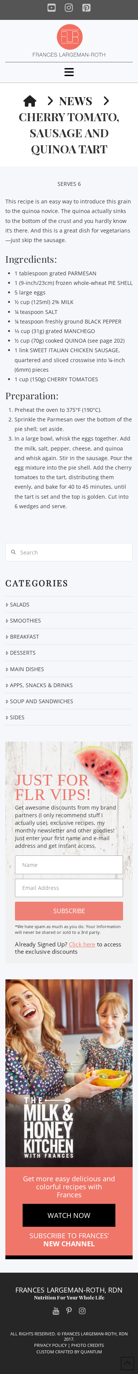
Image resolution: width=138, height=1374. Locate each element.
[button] (69, 72)
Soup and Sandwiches (41, 701)
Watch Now (69, 1215)
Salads (19, 604)
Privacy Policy (50, 1345)
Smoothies (25, 620)
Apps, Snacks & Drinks (41, 685)
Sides (17, 717)
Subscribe (69, 911)
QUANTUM (91, 1351)
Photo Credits (87, 1345)
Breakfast (24, 636)
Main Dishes (27, 669)
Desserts (22, 652)
